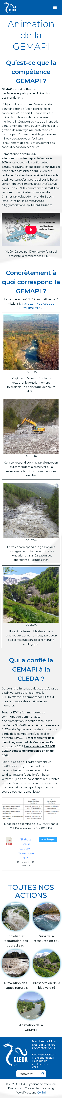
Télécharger (48, 839)
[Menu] (55, 7)
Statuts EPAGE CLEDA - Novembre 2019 (26, 848)
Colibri (41, 1092)
